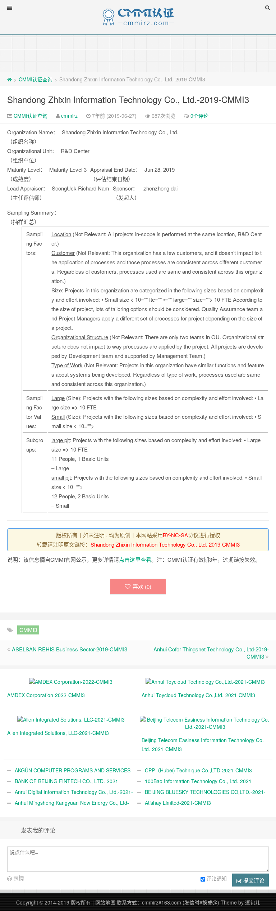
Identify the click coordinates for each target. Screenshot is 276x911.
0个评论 (199, 115)
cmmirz (69, 115)
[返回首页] (9, 79)
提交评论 (253, 880)
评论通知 (217, 878)
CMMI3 (28, 629)
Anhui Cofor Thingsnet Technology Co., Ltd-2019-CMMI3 (211, 652)
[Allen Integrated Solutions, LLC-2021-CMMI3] (70, 718)
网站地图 (105, 902)
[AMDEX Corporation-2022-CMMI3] (70, 681)
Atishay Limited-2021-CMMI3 (178, 802)
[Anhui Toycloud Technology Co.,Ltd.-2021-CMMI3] (205, 681)
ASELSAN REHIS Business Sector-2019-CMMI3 (69, 649)
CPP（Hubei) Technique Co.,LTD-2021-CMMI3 (198, 770)
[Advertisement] (138, 53)
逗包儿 (252, 902)
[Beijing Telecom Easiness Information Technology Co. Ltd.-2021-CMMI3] (205, 722)
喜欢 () (142, 586)
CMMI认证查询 (35, 79)
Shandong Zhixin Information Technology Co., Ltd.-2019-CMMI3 (128, 99)
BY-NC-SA (175, 535)
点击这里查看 (135, 559)
